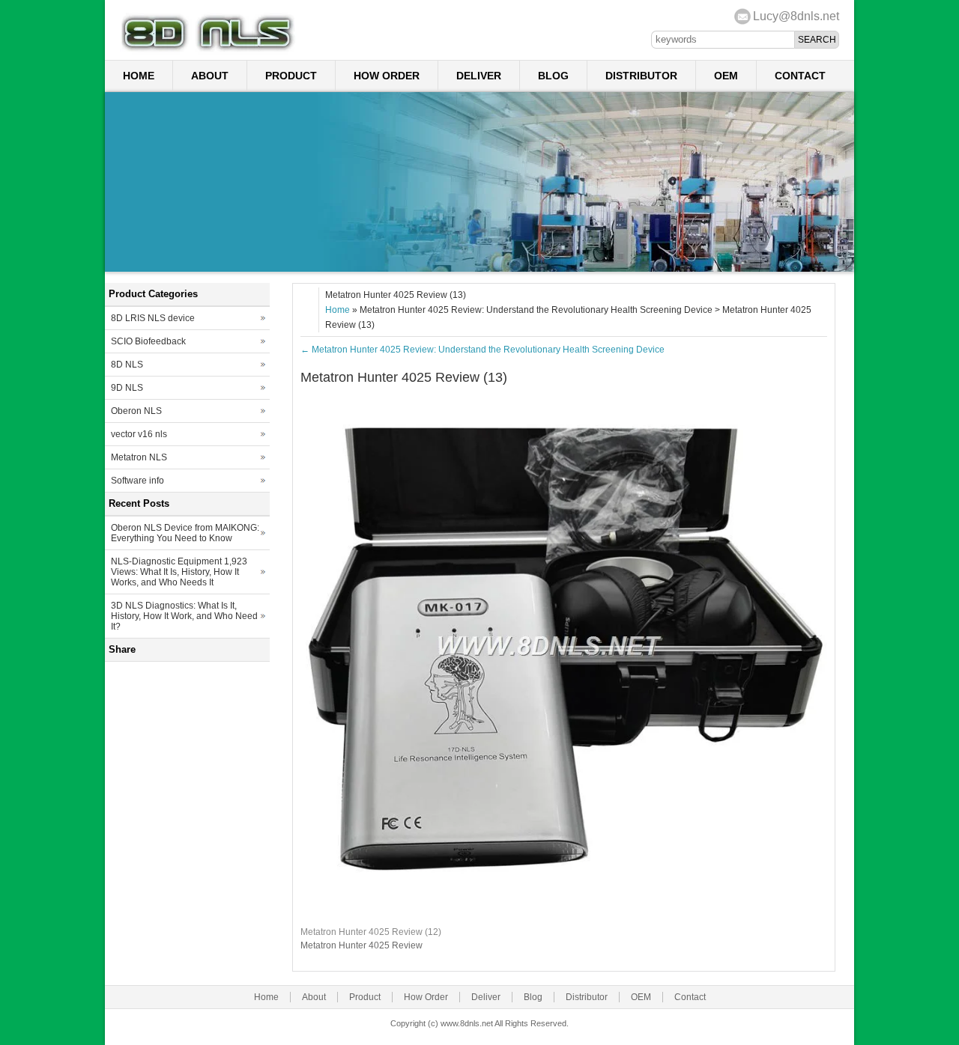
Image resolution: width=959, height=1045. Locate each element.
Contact (800, 76)
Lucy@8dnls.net (796, 16)
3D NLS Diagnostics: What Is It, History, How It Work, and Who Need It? (184, 616)
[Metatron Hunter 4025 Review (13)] (563, 911)
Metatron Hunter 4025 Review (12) (370, 932)
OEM (726, 76)
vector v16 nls (139, 434)
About (210, 76)
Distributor (641, 76)
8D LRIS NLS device (153, 318)
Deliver (478, 76)
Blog (553, 76)
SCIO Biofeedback (148, 341)
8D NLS (127, 364)
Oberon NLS (136, 411)
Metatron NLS (139, 457)
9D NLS (127, 388)
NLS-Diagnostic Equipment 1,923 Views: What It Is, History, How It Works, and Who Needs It (179, 572)
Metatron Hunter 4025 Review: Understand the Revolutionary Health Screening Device (482, 349)
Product (291, 76)
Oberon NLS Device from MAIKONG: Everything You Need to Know (185, 532)
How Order (387, 76)
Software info (137, 480)
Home (138, 76)
